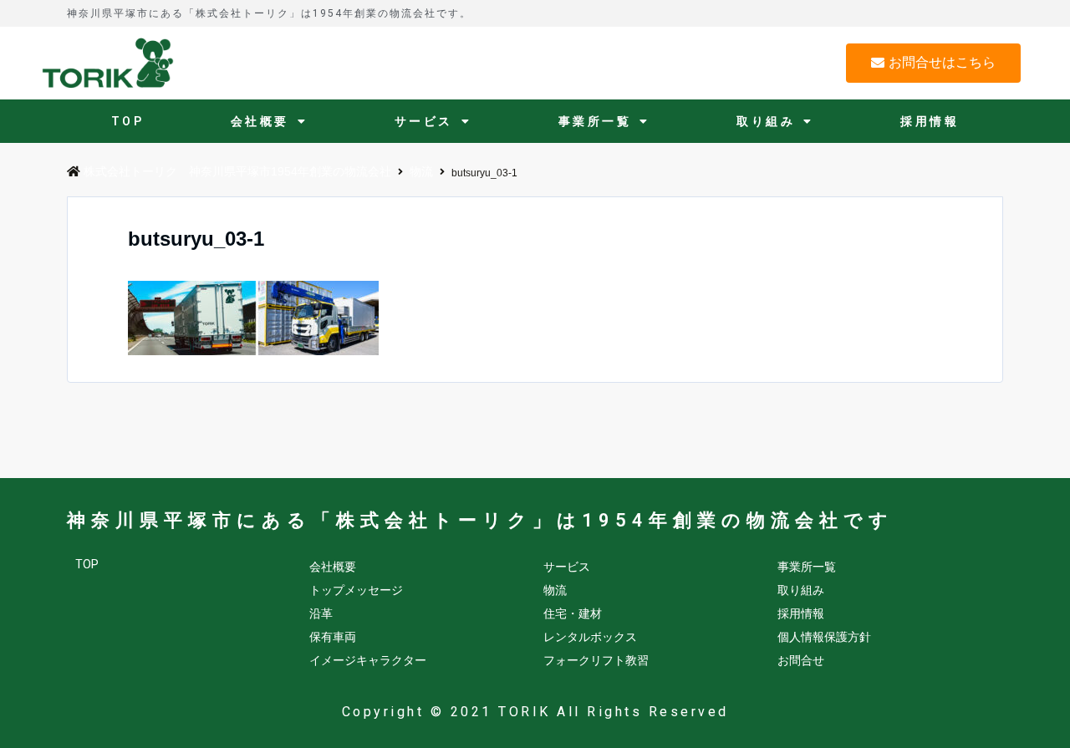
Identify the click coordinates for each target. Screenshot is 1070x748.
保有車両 (332, 637)
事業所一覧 (595, 121)
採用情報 (929, 121)
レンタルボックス (590, 637)
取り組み (765, 121)
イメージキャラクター (367, 660)
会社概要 (260, 121)
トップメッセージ (356, 590)
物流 (555, 590)
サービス (424, 121)
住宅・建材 (572, 613)
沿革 (321, 613)
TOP (128, 121)
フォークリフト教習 (596, 660)
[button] (933, 63)
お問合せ (800, 660)
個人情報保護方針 (824, 637)
